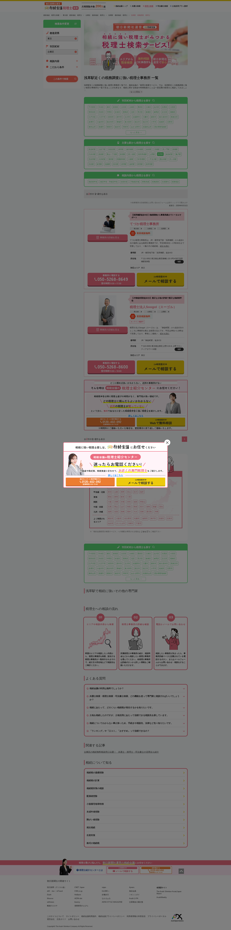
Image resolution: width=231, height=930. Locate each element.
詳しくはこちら (115, 475)
